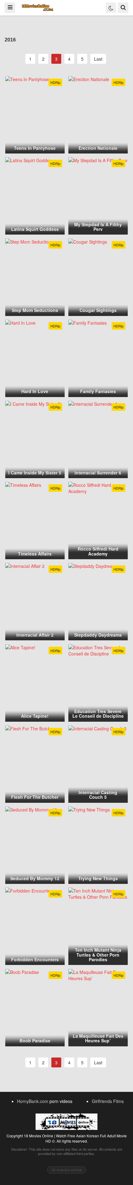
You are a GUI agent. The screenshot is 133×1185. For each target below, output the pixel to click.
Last (98, 59)
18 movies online (66, 1169)
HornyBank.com (32, 1101)
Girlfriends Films (108, 1101)
